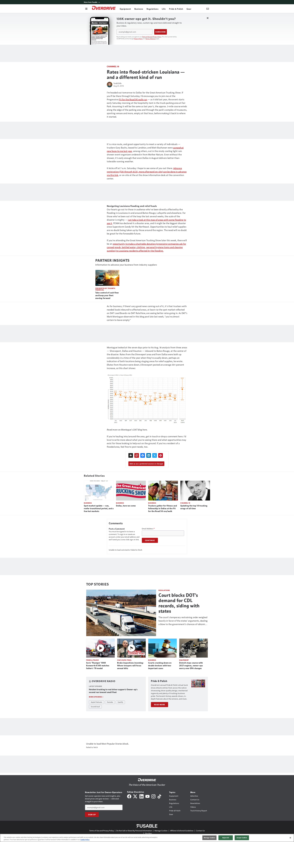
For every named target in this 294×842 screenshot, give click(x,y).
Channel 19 (113, 66)
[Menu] (86, 8)
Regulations (164, 590)
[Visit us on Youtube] (147, 796)
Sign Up (92, 814)
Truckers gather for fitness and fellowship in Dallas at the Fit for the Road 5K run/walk (162, 508)
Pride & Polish (92, 660)
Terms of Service (150, 39)
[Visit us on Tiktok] (159, 796)
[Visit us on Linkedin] (141, 796)
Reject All (225, 838)
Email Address (148, 529)
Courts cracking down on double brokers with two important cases (159, 666)
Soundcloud (95, 706)
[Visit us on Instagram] (153, 796)
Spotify (120, 702)
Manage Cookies (161, 830)
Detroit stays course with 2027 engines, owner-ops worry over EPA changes (191, 666)
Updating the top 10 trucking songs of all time (193, 507)
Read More (159, 704)
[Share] (142, 455)
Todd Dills (117, 83)
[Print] (130, 455)
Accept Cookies (242, 838)
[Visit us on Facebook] (129, 796)
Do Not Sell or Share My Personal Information (134, 830)
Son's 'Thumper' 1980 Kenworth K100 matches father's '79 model (97, 666)
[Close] (290, 837)
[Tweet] (154, 455)
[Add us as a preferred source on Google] (136, 455)
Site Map (148, 833)
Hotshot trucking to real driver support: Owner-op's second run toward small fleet (113, 691)
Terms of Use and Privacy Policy (151, 37)
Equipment (184, 660)
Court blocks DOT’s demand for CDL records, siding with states (178, 603)
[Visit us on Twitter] (135, 796)
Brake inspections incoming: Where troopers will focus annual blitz (130, 666)
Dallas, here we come (126, 505)
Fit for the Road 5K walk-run (133, 99)
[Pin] (160, 455)
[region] (147, 838)
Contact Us (200, 830)
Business (88, 503)
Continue (150, 540)
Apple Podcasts (96, 702)
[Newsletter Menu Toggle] (207, 8)
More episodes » (96, 697)
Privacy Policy (138, 39)
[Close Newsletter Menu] (207, 18)
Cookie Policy (84, 840)
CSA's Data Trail (124, 660)
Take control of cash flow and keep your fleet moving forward (107, 295)
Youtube (110, 702)
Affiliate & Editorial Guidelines (182, 830)
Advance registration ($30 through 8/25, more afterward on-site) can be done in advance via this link (147, 172)
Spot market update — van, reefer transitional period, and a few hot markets (98, 508)
